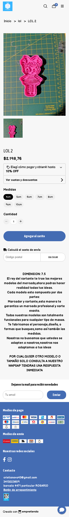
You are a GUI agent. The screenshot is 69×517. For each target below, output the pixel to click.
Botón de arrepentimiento (19, 490)
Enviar (56, 394)
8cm (50, 196)
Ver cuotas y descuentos (21, 180)
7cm (40, 196)
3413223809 (11, 481)
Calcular (53, 257)
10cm (19, 204)
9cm (8, 204)
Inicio (8, 21)
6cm (29, 196)
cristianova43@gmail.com (20, 477)
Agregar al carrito (34, 236)
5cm (18, 196)
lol (20, 21)
